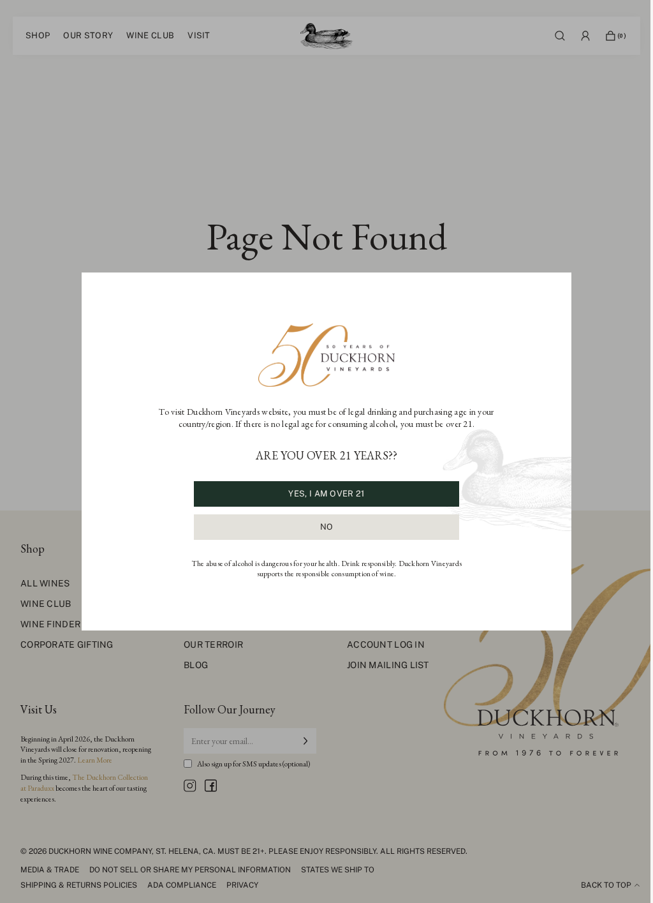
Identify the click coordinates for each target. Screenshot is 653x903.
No (327, 527)
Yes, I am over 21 (326, 493)
